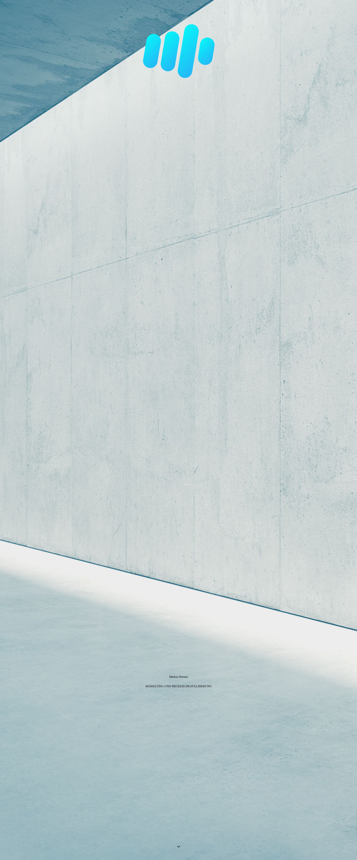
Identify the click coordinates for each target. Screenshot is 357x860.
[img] (178, 430)
